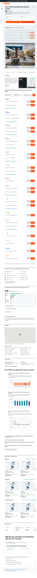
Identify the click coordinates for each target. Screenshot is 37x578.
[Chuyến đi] (1, 18)
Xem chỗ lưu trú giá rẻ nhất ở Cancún (30, 479)
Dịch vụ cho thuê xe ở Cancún (24, 548)
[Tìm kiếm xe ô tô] (1, 11)
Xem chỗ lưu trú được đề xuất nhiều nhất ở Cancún (29, 500)
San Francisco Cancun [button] (8, 513)
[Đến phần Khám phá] (1, 13)
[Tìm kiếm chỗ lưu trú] (1, 9)
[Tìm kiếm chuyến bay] (1, 6)
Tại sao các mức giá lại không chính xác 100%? (14, 564)
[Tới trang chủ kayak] (6, 3)
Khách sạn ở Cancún (10, 549)
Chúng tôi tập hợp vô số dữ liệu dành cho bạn (13, 562)
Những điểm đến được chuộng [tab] (21, 542)
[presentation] (10, 412)
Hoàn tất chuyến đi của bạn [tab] (10, 542)
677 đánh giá (11, 11)
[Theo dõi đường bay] (1, 15)
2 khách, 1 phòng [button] (9, 19)
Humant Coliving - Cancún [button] (25, 471)
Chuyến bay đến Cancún (10, 548)
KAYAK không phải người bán (10, 560)
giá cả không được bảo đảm (22, 557)
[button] (36, 1)
